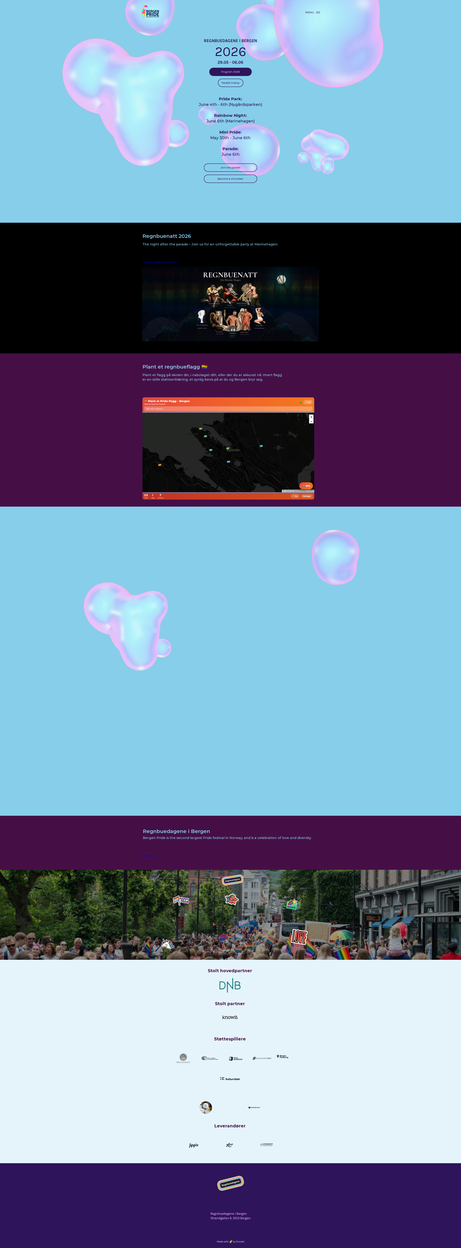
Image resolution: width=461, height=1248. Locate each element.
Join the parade (230, 167)
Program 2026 (230, 71)
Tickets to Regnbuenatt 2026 (160, 262)
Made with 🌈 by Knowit (230, 1241)
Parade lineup (230, 82)
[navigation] (318, 12)
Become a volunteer (230, 178)
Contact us (148, 855)
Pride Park (244, 725)
